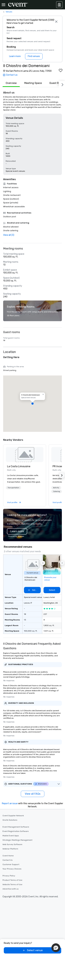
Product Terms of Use (12, 880)
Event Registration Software (16, 831)
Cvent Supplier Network (13, 816)
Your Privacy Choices (12, 869)
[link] (24, 454)
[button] (32, 403)
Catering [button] (56, 491)
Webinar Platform (10, 849)
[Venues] (59, 4)
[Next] (62, 84)
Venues (9, 12)
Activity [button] (56, 488)
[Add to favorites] (60, 70)
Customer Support (11, 864)
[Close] (56, 21)
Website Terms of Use (12, 884)
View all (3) (8, 235)
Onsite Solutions (10, 820)
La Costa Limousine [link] (18, 466)
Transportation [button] (13, 488)
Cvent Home (8, 856)
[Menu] (3, 5)
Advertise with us (11, 889)
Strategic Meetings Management (17, 840)
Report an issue (10, 803)
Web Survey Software (12, 844)
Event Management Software (16, 827)
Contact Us (8, 860)
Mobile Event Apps (11, 836)
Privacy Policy (9, 876)
